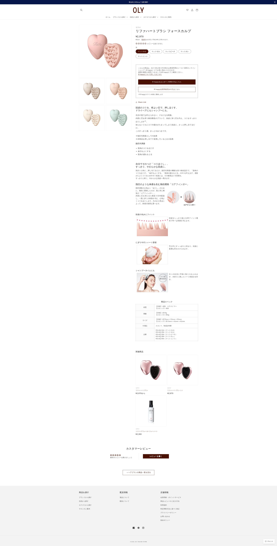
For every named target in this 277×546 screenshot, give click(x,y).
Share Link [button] (142, 102)
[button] (81, 10)
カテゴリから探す (85, 505)
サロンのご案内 (84, 509)
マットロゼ (142, 51)
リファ (138, 27)
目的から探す (84, 501)
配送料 (144, 39)
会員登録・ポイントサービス (170, 497)
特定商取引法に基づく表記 (169, 509)
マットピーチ (170, 51)
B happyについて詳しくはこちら (150, 74)
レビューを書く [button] (156, 456)
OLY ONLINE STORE (141, 541)
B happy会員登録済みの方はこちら (167, 89)
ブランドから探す (85, 497)
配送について (124, 501)
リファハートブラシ (142, 390)
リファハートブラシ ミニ (175, 390)
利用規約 (163, 505)
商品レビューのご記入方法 (169, 501)
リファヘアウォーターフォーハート (147, 431)
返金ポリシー (165, 520)
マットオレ (185, 51)
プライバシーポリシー (168, 512)
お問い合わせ (165, 516)
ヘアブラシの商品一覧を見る (139, 472)
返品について (124, 497)
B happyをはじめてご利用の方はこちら (166, 82)
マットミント (143, 56)
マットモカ (156, 51)
